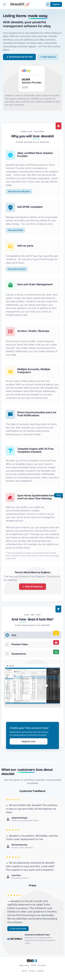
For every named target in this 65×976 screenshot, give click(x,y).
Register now (28, 741)
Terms (24, 971)
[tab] (32, 635)
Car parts (42, 965)
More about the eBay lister (19, 191)
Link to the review (18, 929)
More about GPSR (15, 230)
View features (49, 57)
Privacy (32, 971)
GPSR (33, 965)
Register (56, 4)
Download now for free (20, 57)
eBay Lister (24, 965)
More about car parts (16, 269)
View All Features (33, 586)
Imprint (40, 971)
